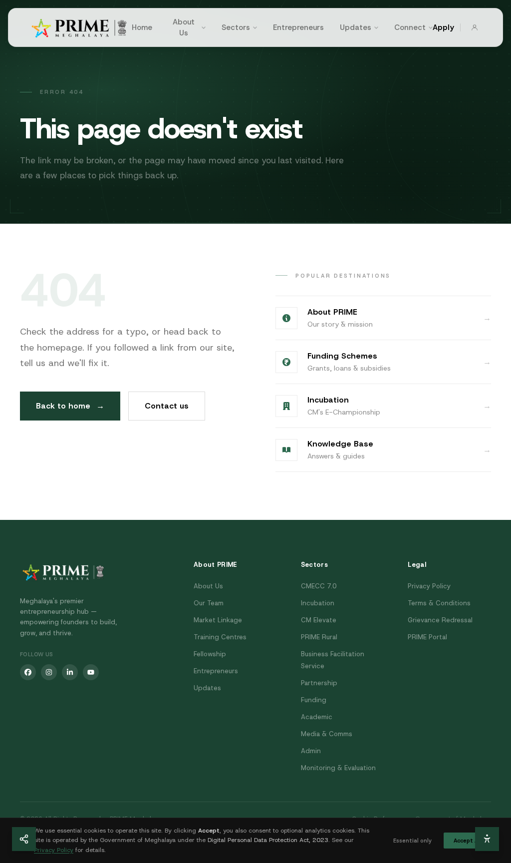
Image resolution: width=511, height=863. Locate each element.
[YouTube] (91, 672)
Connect (410, 27)
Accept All (467, 840)
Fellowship (210, 654)
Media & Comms (326, 734)
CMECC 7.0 (318, 586)
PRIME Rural (319, 637)
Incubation (317, 603)
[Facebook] (28, 672)
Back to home (70, 406)
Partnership (319, 683)
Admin (311, 751)
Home (142, 27)
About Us (184, 27)
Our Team (209, 603)
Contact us (167, 406)
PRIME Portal (427, 637)
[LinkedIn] (70, 672)
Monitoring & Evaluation (338, 768)
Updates (355, 27)
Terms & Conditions (439, 603)
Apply (443, 27)
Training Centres (220, 637)
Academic (316, 717)
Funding (313, 700)
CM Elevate (318, 620)
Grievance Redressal (440, 620)
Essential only (412, 840)
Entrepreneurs (298, 27)
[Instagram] (49, 672)
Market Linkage (218, 620)
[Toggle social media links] (24, 839)
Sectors (236, 27)
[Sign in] (475, 27)
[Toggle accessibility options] (487, 839)
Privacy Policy (429, 586)
